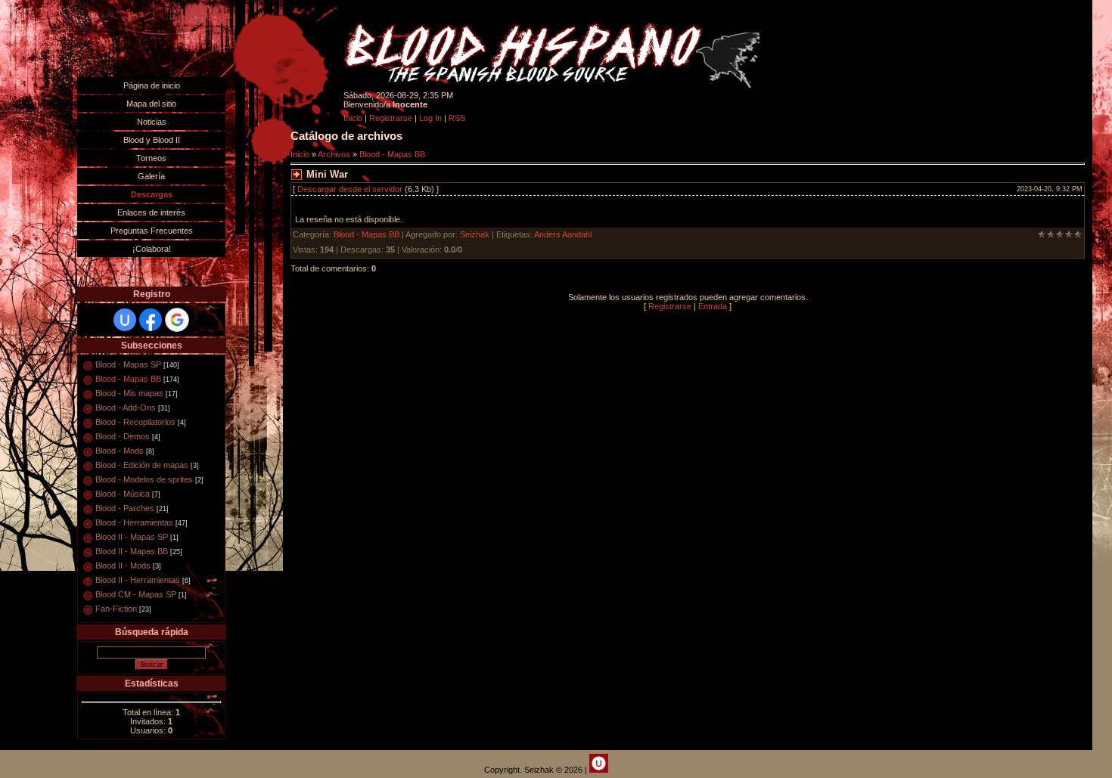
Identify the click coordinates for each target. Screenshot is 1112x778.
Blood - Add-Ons (125, 407)
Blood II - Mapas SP (131, 536)
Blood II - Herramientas (137, 579)
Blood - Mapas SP (128, 364)
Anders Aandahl (563, 234)
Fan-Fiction (116, 608)
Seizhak (474, 234)
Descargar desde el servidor (349, 189)
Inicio (352, 117)
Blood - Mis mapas (129, 393)
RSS (457, 117)
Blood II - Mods (123, 565)
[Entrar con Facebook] (150, 319)
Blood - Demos (122, 436)
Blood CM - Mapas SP (135, 594)
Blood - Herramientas (134, 522)
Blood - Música (122, 493)
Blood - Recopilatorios (135, 421)
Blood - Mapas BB (128, 378)
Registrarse (390, 117)
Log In (430, 117)
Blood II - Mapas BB (131, 551)
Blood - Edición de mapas (141, 465)
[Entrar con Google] (177, 320)
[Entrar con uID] (124, 319)
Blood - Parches (124, 508)
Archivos (334, 154)
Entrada (712, 306)
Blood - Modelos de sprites (144, 479)
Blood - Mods (119, 450)
